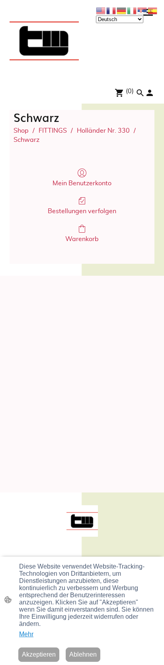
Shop (21, 131)
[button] (140, 93)
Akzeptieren (39, 654)
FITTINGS (53, 131)
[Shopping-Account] (149, 93)
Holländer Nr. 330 (103, 131)
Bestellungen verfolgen (82, 211)
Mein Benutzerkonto (82, 183)
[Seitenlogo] (44, 40)
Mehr (26, 634)
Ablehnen (83, 654)
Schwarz (26, 140)
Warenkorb (82, 239)
